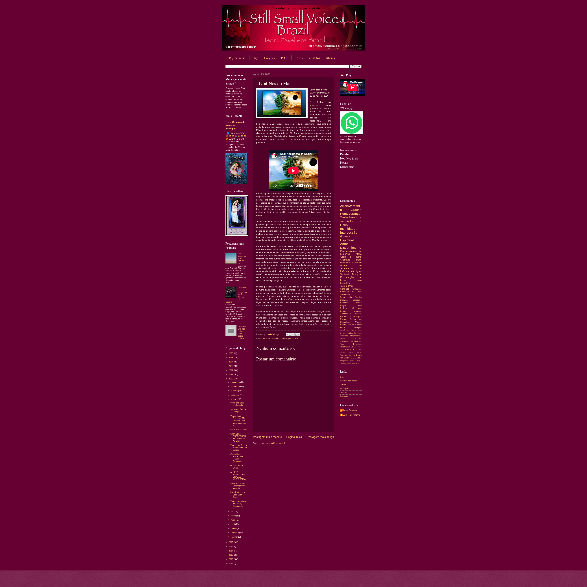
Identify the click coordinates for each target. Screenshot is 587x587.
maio (233, 520)
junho (233, 516)
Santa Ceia (356, 330)
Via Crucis (357, 355)
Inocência (344, 336)
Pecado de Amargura (351, 316)
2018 (231, 546)
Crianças (358, 311)
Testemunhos (347, 286)
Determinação (346, 297)
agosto (234, 399)
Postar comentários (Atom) (273, 443)
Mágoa (359, 361)
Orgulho (358, 297)
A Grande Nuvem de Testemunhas (351, 265)
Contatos (314, 58)
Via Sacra (357, 358)
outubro (234, 391)
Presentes (345, 262)
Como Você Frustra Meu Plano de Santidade (236, 457)
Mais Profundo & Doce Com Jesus (237, 494)
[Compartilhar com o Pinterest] (298, 334)
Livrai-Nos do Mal (238, 429)
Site (342, 377)
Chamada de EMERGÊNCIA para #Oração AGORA (238, 437)
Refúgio (358, 280)
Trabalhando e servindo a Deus (351, 221)
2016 (231, 555)
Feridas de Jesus (354, 333)
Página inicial (237, 58)
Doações (269, 58)
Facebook (344, 396)
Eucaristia (357, 344)
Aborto (343, 325)
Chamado (345, 259)
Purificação (357, 289)
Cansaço (344, 288)
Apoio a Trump (351, 256)
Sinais (342, 338)
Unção (343, 333)
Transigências (346, 355)
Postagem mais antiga (320, 437)
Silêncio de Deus (353, 363)
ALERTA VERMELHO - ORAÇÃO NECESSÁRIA (238, 475)
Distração (344, 300)
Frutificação (345, 347)
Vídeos (358, 322)
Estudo (343, 311)
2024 (231, 362)
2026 (231, 353)
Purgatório (344, 305)
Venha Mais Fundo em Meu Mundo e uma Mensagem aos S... (238, 421)
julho (233, 511)
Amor (344, 244)
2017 (231, 551)
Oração (266, 338)
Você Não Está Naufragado (237, 404)
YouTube (344, 392)
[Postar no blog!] (290, 334)
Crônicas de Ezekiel (351, 314)
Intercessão (348, 232)
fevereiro (235, 532)
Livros (299, 58)
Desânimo (357, 300)
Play (255, 58)
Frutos (343, 327)
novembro (235, 386)
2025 (231, 357)
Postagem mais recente (267, 437)
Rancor (348, 350)
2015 (231, 559)
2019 (231, 542)
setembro (235, 395)
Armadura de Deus (351, 292)
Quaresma (275, 338)
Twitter (343, 385)
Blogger (318, 581)
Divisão (358, 303)
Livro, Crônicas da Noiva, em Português (235, 125)
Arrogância (344, 361)
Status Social (355, 352)
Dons (359, 259)
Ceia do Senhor (354, 325)
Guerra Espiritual (347, 238)
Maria (359, 254)
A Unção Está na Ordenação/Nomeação (237, 485)
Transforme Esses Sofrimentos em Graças (238, 447)
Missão (343, 251)
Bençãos (344, 303)
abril (233, 524)
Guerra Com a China (236, 466)
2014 (231, 563)
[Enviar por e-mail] (287, 334)
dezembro (235, 382)
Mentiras (358, 336)
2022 (231, 370)
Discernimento (350, 247)
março (234, 528)
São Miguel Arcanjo (289, 338)
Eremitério (345, 283)
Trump (355, 274)
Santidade (345, 274)
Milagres (358, 327)
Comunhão (345, 294)
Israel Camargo (350, 410)
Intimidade (347, 228)
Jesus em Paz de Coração (238, 410)
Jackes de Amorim (351, 415)
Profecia (343, 308)
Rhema (330, 58)
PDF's (284, 58)
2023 (231, 366)
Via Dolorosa (346, 358)
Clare (359, 305)
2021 (231, 374)
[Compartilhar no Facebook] (295, 334)
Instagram (344, 388)
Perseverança (350, 213)
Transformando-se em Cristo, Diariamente (238, 503)
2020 (231, 379)
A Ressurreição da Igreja (351, 277)
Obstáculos (344, 330)
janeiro (234, 537)
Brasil (352, 361)
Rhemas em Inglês (348, 381)
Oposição (343, 363)
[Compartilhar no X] (293, 334)
